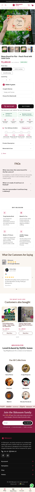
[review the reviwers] (6, 274)
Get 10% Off (27, 423)
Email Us (13, 451)
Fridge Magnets (25, 374)
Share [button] (4, 153)
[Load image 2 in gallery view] (11, 49)
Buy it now (26, 106)
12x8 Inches (6, 69)
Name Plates (9, 374)
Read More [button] (8, 285)
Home (2, 8)
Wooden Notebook (25, 402)
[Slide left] (1, 49)
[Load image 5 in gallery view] (30, 49)
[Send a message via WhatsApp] (31, 485)
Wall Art (9, 402)
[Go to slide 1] (16, 289)
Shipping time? (26, 128)
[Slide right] (34, 49)
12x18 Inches (7, 73)
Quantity (4, 76)
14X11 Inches (19, 69)
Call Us (6, 451)
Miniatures (26, 388)
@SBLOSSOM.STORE (17, 345)
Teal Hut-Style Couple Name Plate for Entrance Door (25, 325)
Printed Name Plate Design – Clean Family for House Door (8, 325)
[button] (2, 5)
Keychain (9, 388)
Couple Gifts (6, 8)
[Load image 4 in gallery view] (23, 49)
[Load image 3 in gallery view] (17, 49)
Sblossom (14, 482)
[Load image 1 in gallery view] (4, 49)
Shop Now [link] (9, 333)
